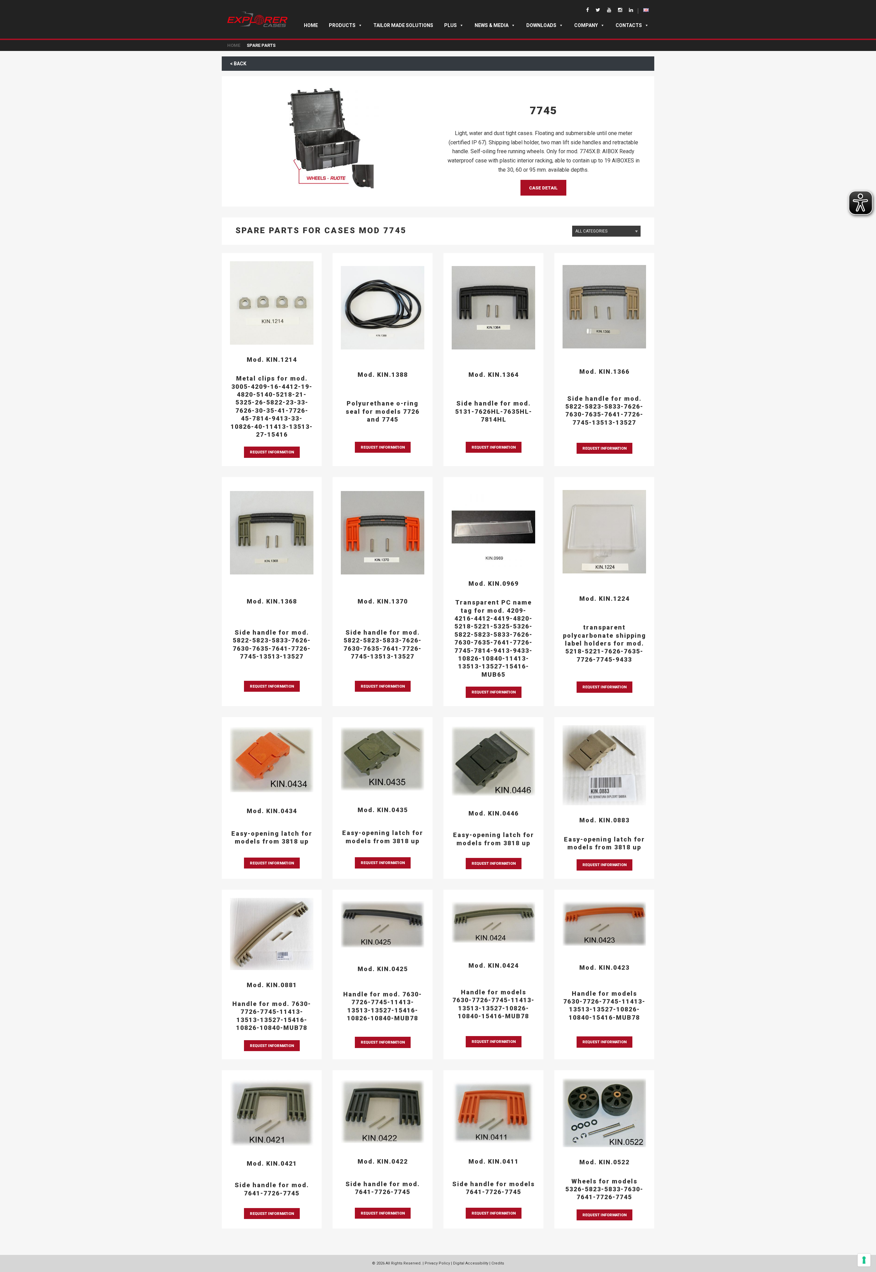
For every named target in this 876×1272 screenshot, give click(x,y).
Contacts (629, 25)
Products (342, 25)
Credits (497, 1263)
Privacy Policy (437, 1263)
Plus (450, 25)
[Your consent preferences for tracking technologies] (864, 1260)
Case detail (543, 187)
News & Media (491, 25)
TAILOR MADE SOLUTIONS (403, 25)
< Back (238, 63)
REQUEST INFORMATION (272, 452)
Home (311, 25)
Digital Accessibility (470, 1263)
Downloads (541, 25)
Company (586, 25)
